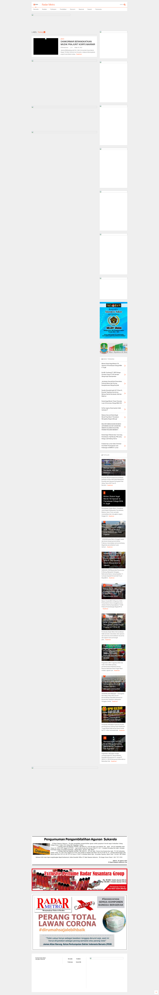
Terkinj (41, 32)
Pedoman (70, 962)
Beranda (35, 9)
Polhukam (53, 9)
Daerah (90, 9)
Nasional (81, 9)
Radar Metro (48, 4)
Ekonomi (72, 9)
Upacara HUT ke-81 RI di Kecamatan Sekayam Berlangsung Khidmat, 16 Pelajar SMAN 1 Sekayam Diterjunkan (113, 684)
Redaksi (44, 9)
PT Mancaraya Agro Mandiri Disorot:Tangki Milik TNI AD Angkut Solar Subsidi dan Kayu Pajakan (112, 530)
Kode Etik (78, 962)
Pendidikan (63, 9)
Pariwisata (98, 9)
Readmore (79, 54)
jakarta (62, 39)
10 (105, 738)
